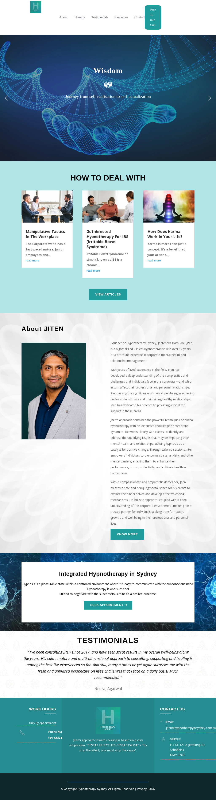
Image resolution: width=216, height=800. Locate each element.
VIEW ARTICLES (108, 294)
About (63, 17)
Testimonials (99, 17)
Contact (139, 17)
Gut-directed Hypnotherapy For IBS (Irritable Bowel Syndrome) (107, 239)
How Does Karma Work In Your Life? (164, 234)
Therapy (79, 17)
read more (32, 260)
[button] (6, 98)
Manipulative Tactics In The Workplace (45, 234)
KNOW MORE (127, 534)
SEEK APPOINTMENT (107, 605)
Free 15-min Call (153, 17)
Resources (121, 17)
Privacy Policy (146, 788)
